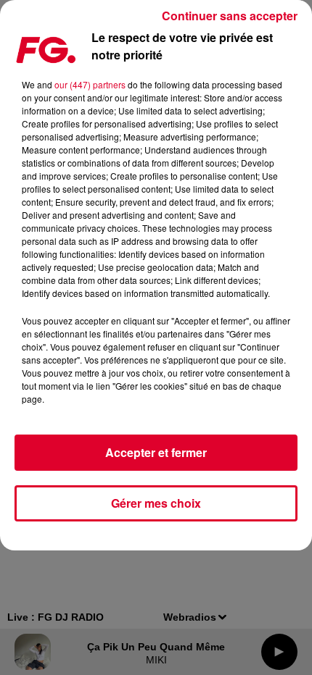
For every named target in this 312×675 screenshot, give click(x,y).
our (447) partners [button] (90, 84)
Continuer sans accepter (229, 15)
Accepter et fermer (156, 452)
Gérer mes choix (156, 503)
